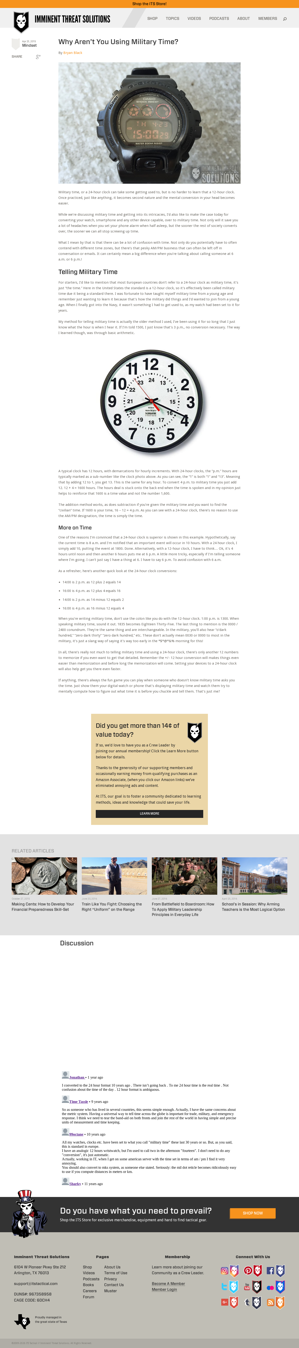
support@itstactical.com (35, 1284)
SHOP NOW (253, 1213)
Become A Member (168, 1284)
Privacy (110, 1279)
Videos (89, 1273)
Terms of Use (115, 1273)
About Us (112, 1267)
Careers (90, 1291)
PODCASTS (219, 19)
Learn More (149, 813)
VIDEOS (194, 19)
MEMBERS (267, 19)
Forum (88, 1297)
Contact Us (114, 1285)
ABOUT (243, 19)
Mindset (29, 45)
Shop (87, 1267)
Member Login (164, 1290)
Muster (110, 1291)
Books (88, 1285)
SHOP (152, 19)
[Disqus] (149, 1006)
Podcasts (91, 1279)
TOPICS (172, 19)
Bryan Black (72, 53)
